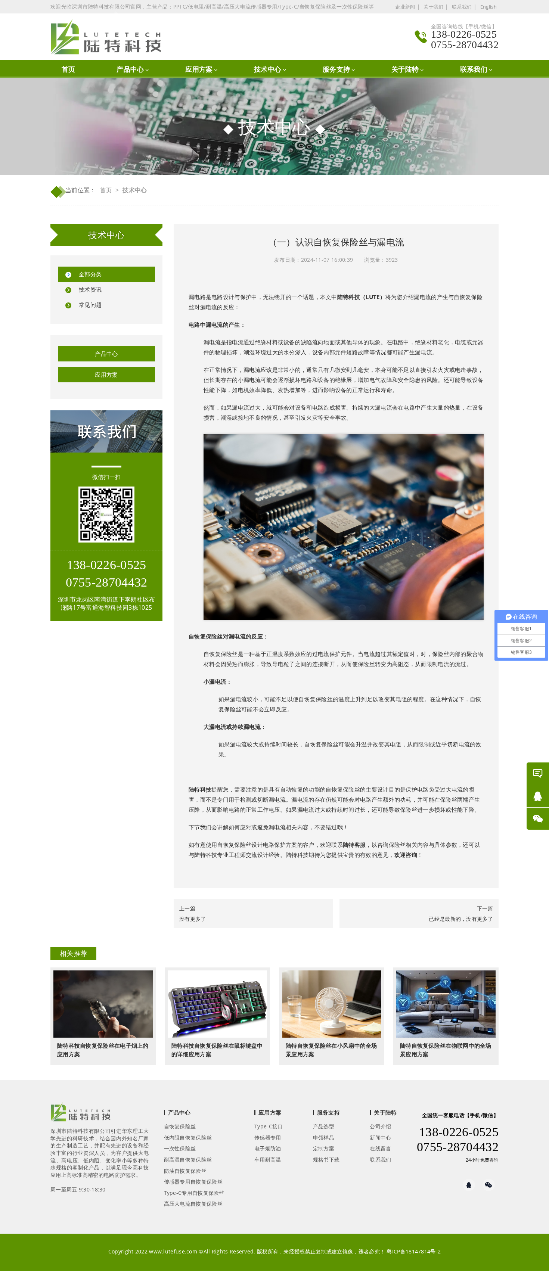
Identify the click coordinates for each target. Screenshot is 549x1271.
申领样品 (323, 1137)
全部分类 (90, 274)
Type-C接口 (268, 1126)
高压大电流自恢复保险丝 (193, 1203)
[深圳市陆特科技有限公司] (109, 37)
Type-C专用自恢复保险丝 (194, 1192)
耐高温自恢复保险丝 (188, 1159)
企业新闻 (405, 6)
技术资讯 (90, 289)
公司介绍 (380, 1126)
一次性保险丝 (180, 1148)
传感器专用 (267, 1137)
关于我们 (433, 6)
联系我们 (462, 6)
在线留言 (380, 1148)
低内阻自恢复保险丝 (188, 1137)
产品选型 (323, 1126)
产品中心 (130, 69)
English (488, 6)
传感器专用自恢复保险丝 (193, 1181)
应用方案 (199, 69)
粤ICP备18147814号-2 (414, 1251)
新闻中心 (380, 1137)
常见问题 (90, 304)
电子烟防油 (267, 1148)
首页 (68, 69)
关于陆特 (405, 69)
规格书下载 (326, 1159)
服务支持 (336, 69)
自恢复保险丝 (206, 636)
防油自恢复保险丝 (185, 1170)
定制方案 (323, 1148)
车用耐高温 (267, 1159)
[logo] (80, 1114)
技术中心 (267, 69)
